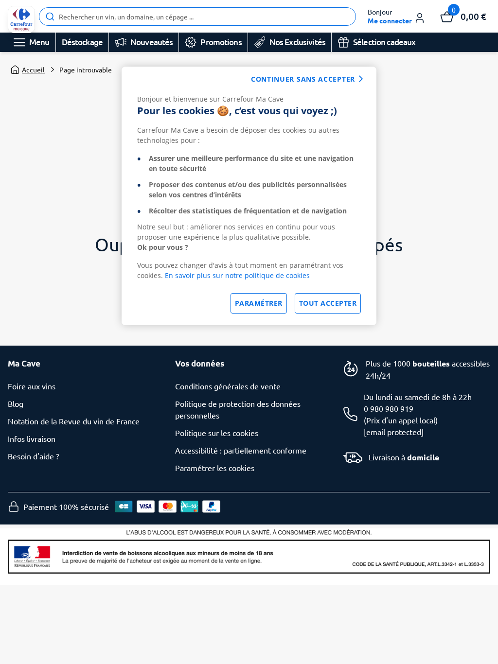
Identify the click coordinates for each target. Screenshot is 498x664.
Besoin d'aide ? (33, 456)
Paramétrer (259, 303)
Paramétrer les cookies (214, 467)
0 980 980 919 (388, 408)
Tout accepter (328, 303)
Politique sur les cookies (216, 432)
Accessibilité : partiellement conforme (240, 450)
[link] (21, 19)
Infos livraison (31, 438)
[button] (396, 16)
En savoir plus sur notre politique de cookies (237, 275)
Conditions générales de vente (228, 386)
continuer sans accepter (303, 79)
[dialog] (249, 196)
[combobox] (197, 16)
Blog (15, 403)
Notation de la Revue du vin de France (74, 421)
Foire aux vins (31, 386)
